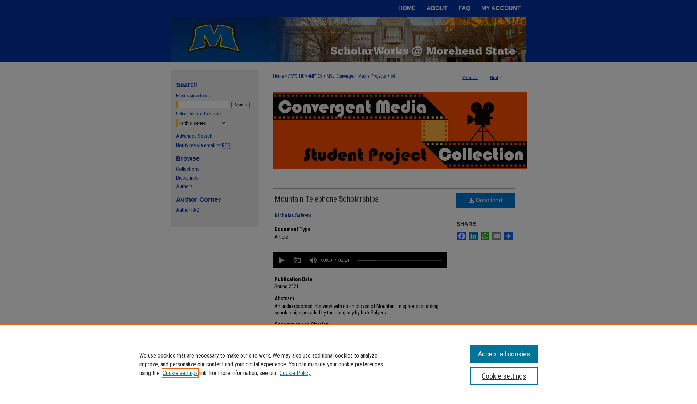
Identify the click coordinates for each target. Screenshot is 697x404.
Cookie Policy (295, 373)
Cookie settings (180, 373)
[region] (348, 364)
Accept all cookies (504, 354)
